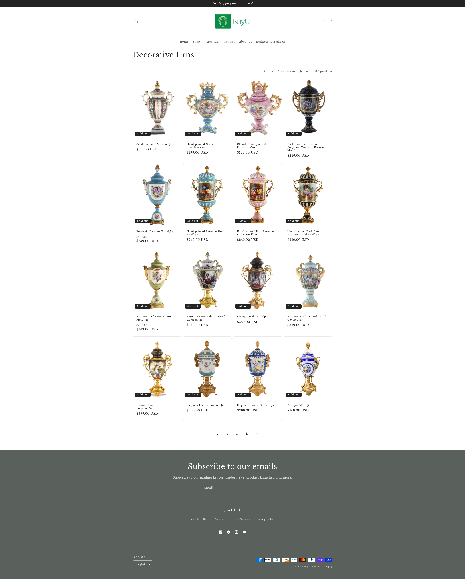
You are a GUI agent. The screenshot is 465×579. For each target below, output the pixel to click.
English (141, 564)
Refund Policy (213, 519)
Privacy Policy (265, 519)
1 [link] (208, 433)
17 (247, 433)
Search (194, 519)
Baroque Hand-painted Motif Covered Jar (206, 318)
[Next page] (257, 434)
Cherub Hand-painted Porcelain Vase (251, 146)
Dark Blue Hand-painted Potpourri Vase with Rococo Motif (305, 147)
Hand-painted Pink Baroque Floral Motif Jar (255, 233)
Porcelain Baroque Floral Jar (154, 231)
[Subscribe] (261, 488)
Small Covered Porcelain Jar (154, 144)
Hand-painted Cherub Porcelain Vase (201, 146)
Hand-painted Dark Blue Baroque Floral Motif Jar (303, 233)
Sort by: (268, 71)
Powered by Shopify (321, 566)
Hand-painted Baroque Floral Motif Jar (206, 233)
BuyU (307, 566)
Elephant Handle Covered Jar (206, 405)
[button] (137, 21)
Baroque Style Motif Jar (252, 316)
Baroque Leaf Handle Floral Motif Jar (154, 318)
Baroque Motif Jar (299, 405)
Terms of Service (239, 519)
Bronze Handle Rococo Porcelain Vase (151, 407)
